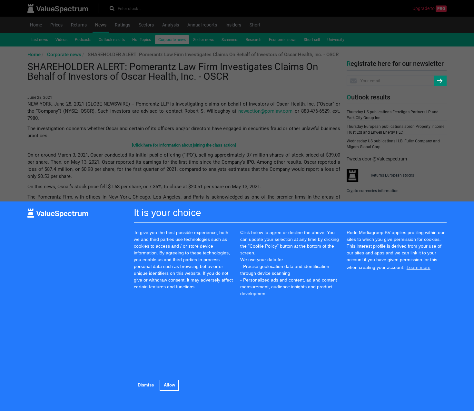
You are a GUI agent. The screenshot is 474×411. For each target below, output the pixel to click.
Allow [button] (169, 385)
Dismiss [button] (146, 385)
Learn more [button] (418, 267)
